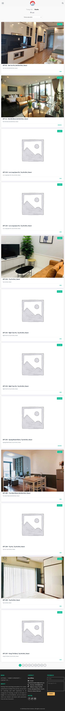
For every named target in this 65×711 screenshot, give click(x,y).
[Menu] (2, 3)
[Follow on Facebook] (29, 698)
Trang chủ (29, 9)
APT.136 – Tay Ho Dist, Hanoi (11, 279)
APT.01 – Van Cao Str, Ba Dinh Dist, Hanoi (15, 65)
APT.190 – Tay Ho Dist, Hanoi (11, 600)
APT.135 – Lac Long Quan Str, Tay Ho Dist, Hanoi (17, 226)
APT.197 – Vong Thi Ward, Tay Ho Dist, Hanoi (16, 653)
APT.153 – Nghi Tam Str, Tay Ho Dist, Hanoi (16, 333)
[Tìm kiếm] (63, 3)
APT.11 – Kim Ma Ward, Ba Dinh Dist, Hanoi (15, 119)
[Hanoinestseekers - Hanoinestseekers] (32, 3)
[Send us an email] (35, 698)
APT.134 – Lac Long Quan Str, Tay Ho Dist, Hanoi (17, 172)
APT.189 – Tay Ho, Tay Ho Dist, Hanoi (14, 546)
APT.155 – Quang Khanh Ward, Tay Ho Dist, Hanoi (17, 440)
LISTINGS (3, 678)
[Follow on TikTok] (32, 698)
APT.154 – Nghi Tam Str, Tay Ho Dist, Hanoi (16, 386)
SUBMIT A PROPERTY (14, 678)
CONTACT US (4, 680)
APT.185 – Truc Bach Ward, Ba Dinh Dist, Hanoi (16, 493)
